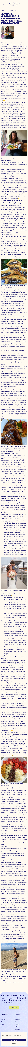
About (2, 1022)
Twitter (3, 978)
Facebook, (7, 978)
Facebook (17, 1017)
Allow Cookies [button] (14, 1040)
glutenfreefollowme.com (17, 880)
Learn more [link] (5, 1036)
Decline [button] (14, 1043)
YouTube (17, 1024)
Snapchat (13, 732)
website (24, 975)
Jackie (14, 48)
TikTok (17, 1026)
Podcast (3, 1019)
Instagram (23, 976)
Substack (17, 1029)
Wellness (3, 10)
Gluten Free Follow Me (6, 50)
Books (2, 1024)
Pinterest (17, 1022)
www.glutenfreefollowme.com (8, 171)
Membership (4, 1017)
